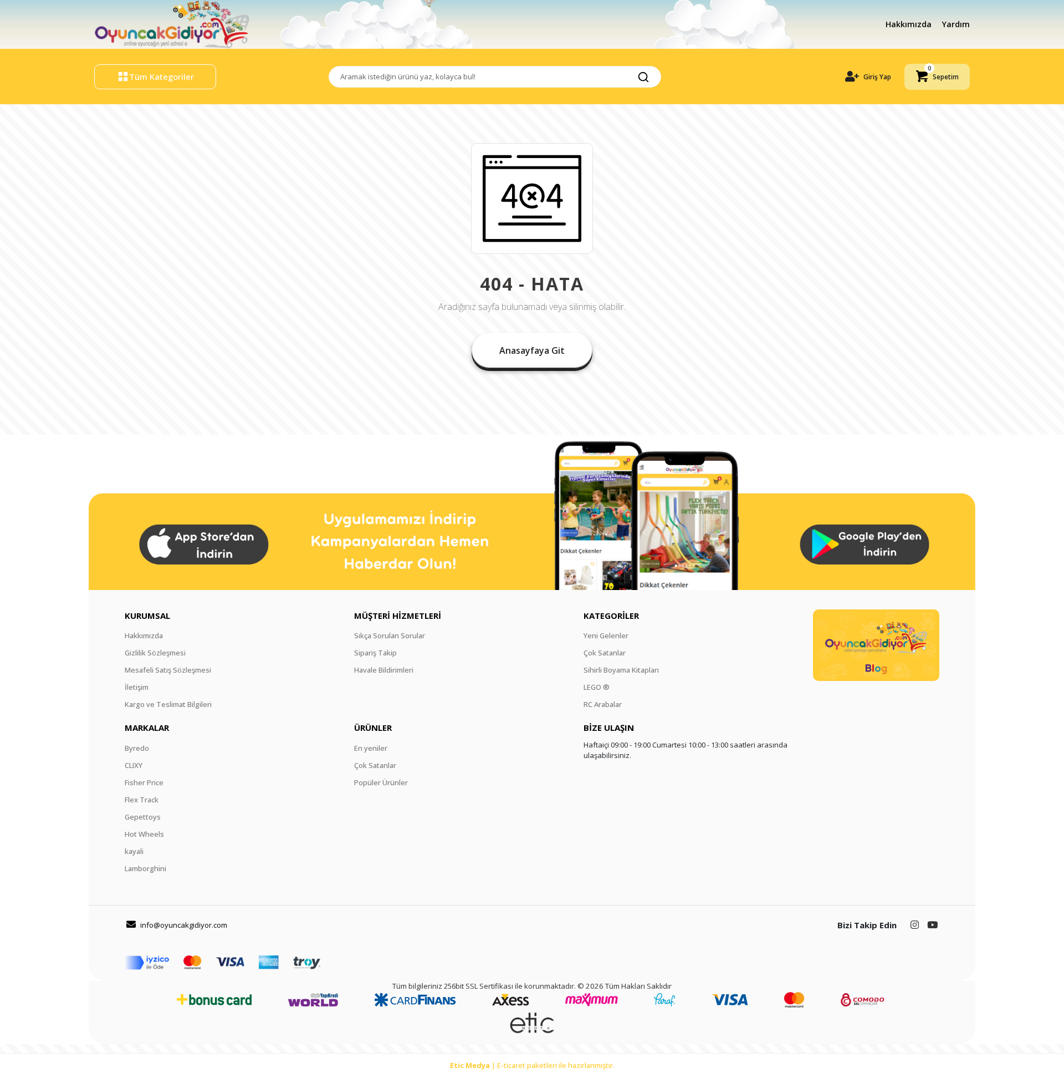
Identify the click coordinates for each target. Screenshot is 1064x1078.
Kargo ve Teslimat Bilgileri (168, 704)
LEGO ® (597, 687)
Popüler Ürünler (381, 782)
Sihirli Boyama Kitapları (621, 670)
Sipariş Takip (375, 653)
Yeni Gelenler (606, 635)
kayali (134, 851)
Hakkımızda (910, 24)
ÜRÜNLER (373, 727)
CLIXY (133, 765)
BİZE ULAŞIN (609, 727)
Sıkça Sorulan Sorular (389, 635)
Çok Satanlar (605, 653)
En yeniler (370, 748)
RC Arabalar (603, 704)
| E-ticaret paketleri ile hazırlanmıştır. (532, 1065)
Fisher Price (144, 782)
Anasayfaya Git (532, 350)
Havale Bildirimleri (383, 670)
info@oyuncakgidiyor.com (183, 925)
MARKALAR (147, 727)
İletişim (137, 687)
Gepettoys (143, 817)
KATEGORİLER (611, 615)
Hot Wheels (144, 834)
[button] (937, 77)
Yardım (956, 24)
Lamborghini (145, 868)
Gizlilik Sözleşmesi (155, 653)
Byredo (137, 748)
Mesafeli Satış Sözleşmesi (168, 670)
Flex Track (141, 800)
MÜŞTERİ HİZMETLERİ (397, 615)
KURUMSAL (147, 615)
